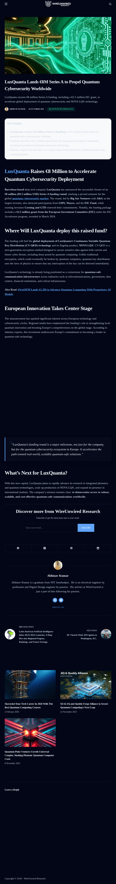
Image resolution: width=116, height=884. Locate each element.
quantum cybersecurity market (30, 198)
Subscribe (86, 527)
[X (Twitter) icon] (61, 600)
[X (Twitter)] (44, 548)
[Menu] (6, 4)
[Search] (110, 4)
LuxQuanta (17, 171)
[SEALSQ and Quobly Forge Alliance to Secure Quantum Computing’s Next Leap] (85, 684)
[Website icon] (55, 600)
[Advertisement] (58, 365)
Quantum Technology (61, 109)
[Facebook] (18, 548)
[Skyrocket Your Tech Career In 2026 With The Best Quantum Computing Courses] (30, 684)
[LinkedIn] (98, 548)
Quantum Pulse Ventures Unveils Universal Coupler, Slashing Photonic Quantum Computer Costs (29, 755)
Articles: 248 (58, 607)
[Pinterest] (71, 548)
